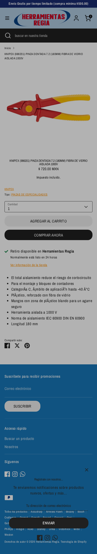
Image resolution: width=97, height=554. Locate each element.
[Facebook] (39, 537)
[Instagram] (47, 537)
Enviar (49, 522)
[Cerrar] (87, 470)
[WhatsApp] (55, 537)
